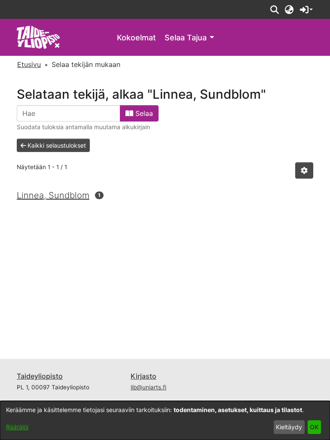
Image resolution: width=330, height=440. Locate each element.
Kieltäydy (289, 427)
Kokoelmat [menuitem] (136, 37)
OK (314, 427)
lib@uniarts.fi (148, 387)
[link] (38, 36)
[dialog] (165, 420)
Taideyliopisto (40, 376)
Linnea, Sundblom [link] (53, 195)
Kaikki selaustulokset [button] (56, 145)
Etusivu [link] (29, 64)
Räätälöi (17, 427)
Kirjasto (143, 376)
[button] (274, 9)
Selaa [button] (143, 113)
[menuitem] (189, 37)
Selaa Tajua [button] (186, 37)
